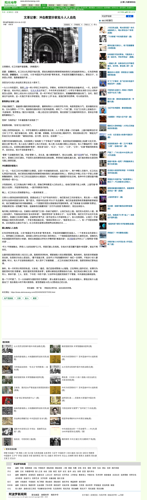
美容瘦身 (92, 7)
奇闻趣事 (74, 485)
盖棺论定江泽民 (30, 489)
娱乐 (59, 5)
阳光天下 (83, 489)
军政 (22, 468)
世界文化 (115, 7)
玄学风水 (53, 7)
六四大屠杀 (71, 453)
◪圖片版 (127, 12)
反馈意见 (94, 495)
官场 (79, 468)
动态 (45, 471)
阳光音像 (100, 489)
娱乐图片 (82, 482)
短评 (60, 471)
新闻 (30, 5)
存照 (79, 471)
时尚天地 (65, 485)
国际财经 (58, 468)
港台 (104, 468)
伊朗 (6, 453)
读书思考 (122, 7)
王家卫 (6, 458)
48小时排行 (107, 20)
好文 (64, 471)
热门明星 (40, 482)
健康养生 (15, 7)
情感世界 (32, 485)
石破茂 (25, 456)
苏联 (71, 239)
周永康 (94, 456)
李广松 (39, 288)
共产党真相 (8, 298)
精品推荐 (74, 482)
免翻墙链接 (130, 2)
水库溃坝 (47, 453)
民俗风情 (105, 485)
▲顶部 (121, 495)
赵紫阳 (88, 456)
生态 (99, 468)
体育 (94, 468)
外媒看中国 (29, 471)
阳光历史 (66, 489)
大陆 (35, 468)
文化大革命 (36, 91)
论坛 (65, 5)
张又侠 (79, 453)
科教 (75, 468)
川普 (25, 453)
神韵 (20, 453)
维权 (89, 468)
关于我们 (85, 495)
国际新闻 (50, 468)
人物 (65, 468)
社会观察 (40, 485)
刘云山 (64, 456)
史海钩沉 (22, 7)
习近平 (54, 453)
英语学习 (130, 7)
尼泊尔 (13, 458)
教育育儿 (69, 7)
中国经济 (62, 453)
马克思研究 (57, 489)
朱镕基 (11, 453)
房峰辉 (71, 456)
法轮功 (85, 453)
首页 (24, 5)
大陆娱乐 (23, 482)
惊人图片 (18, 489)
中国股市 (7, 456)
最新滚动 (7, 7)
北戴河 (50, 456)
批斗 (27, 298)
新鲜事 (51, 5)
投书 (69, 471)
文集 (50, 471)
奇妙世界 (89, 485)
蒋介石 (44, 456)
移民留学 (57, 485)
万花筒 (81, 485)
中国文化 (76, 7)
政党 (55, 471)
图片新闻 (80, 9)
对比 (74, 471)
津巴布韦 (57, 456)
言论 (22, 471)
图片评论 (90, 471)
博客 (72, 5)
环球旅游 (97, 485)
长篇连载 (72, 9)
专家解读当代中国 (44, 489)
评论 (37, 5)
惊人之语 (38, 471)
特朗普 (91, 453)
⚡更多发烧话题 (10, 449)
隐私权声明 (112, 495)
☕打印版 (120, 12)
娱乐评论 (65, 482)
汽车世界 (48, 485)
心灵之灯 (38, 7)
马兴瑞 (30, 453)
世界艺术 (57, 9)
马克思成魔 (38, 453)
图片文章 (60, 478)
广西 (16, 453)
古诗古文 (99, 7)
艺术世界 (84, 7)
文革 (19, 298)
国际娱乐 (57, 482)
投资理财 (107, 7)
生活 (44, 5)
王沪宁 (15, 456)
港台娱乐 (48, 482)
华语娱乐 (32, 482)
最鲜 (17, 485)
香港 (80, 155)
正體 (123, 2)
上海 (26, 88)
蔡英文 (81, 456)
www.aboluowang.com (30, 1)
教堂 (35, 298)
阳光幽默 (75, 489)
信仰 (109, 468)
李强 (20, 456)
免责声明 (102, 495)
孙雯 (30, 456)
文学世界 (65, 9)
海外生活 (46, 7)
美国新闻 (28, 468)
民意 (84, 471)
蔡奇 (76, 456)
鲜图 (112, 485)
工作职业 (61, 7)
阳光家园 (91, 489)
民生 (84, 468)
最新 (17, 468)
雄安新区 (37, 456)
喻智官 (10, 24)
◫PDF (133, 12)
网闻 (70, 468)
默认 (95, 24)
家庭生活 (30, 7)
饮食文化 (23, 485)
